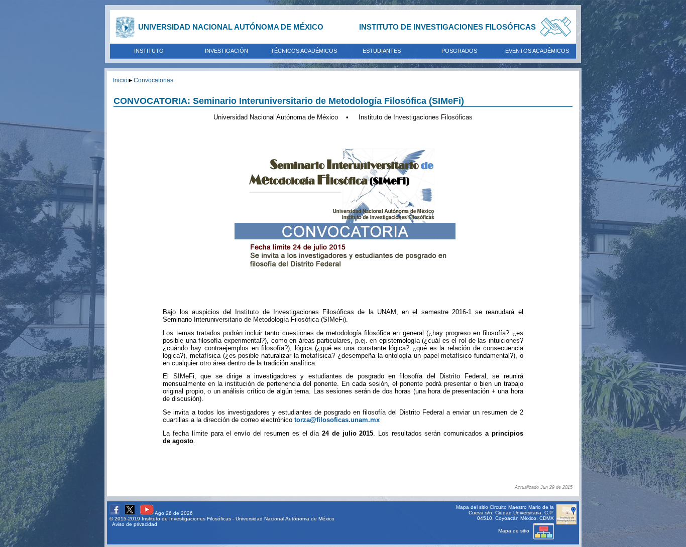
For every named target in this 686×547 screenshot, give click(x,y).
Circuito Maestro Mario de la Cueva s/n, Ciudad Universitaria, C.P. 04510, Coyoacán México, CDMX (511, 512)
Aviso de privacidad (134, 524)
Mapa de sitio (514, 530)
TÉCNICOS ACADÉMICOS (304, 51)
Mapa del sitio (472, 507)
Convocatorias (153, 80)
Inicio (120, 80)
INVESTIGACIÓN (226, 51)
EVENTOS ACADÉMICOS (537, 51)
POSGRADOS (459, 51)
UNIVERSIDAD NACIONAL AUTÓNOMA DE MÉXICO (230, 27)
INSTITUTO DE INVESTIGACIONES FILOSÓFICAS (447, 27)
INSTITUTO (149, 51)
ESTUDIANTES (382, 51)
